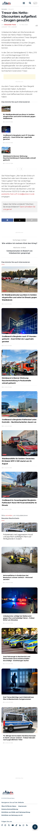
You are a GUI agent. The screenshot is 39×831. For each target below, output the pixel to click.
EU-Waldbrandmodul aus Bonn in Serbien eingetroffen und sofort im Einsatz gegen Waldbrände (19, 116)
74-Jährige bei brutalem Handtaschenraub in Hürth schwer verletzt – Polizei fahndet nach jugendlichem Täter (19, 738)
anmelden (8, 515)
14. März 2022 (24, 24)
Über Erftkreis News (9, 806)
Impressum (22, 806)
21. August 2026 (7, 509)
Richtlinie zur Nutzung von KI (12, 815)
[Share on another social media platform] (32, 220)
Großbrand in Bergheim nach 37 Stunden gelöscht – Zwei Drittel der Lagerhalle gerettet (18, 137)
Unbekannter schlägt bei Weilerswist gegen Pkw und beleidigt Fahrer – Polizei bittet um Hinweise (18, 618)
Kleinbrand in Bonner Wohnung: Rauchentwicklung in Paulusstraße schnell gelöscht (19, 158)
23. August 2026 (8, 142)
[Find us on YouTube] (13, 825)
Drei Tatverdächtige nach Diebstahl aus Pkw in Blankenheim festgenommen (18, 698)
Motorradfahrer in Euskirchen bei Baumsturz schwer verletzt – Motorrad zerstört (17, 577)
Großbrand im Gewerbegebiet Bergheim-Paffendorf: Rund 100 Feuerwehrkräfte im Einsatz (19, 502)
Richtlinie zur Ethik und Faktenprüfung (16, 812)
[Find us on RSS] (27, 825)
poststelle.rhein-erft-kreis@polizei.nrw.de (18, 194)
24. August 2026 (8, 542)
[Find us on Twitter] (9, 825)
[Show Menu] (23, 3)
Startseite (4, 9)
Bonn (4, 290)
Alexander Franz (10, 24)
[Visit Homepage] (6, 3)
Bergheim (5, 332)
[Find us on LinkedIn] (20, 825)
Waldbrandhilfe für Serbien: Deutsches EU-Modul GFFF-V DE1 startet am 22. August (18, 461)
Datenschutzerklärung (10, 809)
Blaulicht (11, 9)
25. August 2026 (8, 122)
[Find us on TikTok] (16, 825)
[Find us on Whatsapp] (23, 825)
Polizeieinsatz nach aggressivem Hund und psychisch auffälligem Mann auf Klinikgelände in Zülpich (18, 537)
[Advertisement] (20, 76)
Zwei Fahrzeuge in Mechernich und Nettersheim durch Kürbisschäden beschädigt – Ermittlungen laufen (16, 658)
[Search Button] (30, 3)
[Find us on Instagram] (5, 825)
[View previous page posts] (17, 169)
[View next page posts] (21, 169)
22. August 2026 (8, 163)
